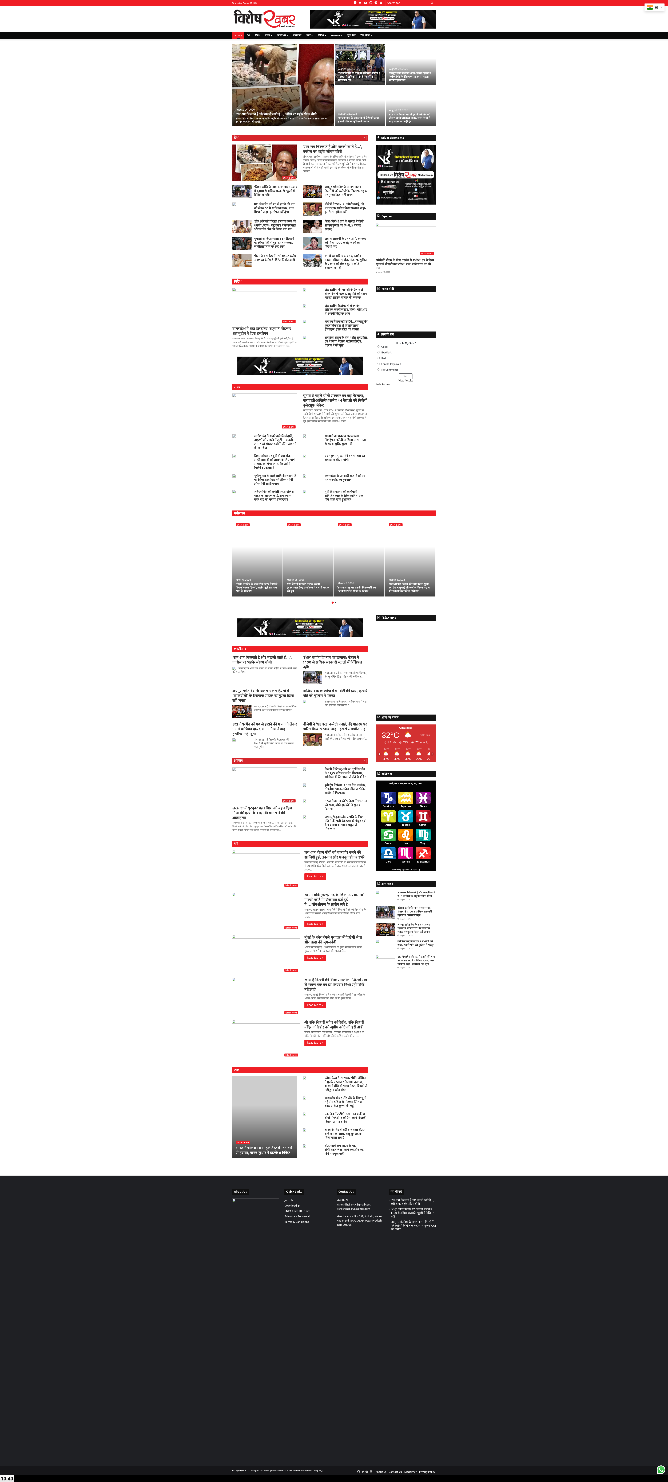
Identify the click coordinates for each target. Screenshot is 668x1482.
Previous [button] (380, 173)
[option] (334, 85)
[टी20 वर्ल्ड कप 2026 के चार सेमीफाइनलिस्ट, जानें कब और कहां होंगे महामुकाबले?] (304, 1146)
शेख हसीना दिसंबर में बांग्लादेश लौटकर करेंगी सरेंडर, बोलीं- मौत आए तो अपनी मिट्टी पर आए (346, 309)
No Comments (389, 370)
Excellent (386, 352)
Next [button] (431, 173)
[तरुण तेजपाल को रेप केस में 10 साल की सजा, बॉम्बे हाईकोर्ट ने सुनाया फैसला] (304, 801)
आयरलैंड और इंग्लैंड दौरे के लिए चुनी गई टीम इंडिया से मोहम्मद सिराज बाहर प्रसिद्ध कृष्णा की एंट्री (345, 1102)
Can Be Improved (391, 364)
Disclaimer (410, 1472)
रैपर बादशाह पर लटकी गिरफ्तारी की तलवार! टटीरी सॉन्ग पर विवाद (357, 589)
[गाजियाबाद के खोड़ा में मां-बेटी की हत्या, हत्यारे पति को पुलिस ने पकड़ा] (360, 105)
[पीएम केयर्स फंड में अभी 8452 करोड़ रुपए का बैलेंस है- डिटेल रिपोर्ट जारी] (242, 260)
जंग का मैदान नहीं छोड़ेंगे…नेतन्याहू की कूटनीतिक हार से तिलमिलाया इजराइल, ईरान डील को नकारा (346, 325)
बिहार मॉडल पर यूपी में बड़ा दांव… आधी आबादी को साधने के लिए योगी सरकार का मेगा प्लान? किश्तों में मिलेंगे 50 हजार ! (275, 462)
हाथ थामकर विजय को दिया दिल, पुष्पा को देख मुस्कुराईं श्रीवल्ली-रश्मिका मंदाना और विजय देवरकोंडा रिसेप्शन (409, 588)
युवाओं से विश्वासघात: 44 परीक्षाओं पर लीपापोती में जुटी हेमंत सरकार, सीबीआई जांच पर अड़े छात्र (274, 242)
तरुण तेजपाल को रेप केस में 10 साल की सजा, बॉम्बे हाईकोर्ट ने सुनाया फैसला (346, 805)
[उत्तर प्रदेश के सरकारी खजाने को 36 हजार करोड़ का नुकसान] (304, 476)
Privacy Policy (427, 1472)
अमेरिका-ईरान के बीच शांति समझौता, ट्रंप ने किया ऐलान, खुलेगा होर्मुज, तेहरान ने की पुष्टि (346, 341)
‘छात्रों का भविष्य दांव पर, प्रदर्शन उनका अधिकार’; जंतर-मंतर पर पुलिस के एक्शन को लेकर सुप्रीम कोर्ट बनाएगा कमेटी (346, 262)
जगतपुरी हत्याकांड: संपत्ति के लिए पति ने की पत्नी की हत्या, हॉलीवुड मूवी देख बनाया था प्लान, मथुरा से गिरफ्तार (345, 823)
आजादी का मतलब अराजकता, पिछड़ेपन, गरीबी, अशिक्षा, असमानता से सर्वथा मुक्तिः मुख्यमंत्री (345, 440)
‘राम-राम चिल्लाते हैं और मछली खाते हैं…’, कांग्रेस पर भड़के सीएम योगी (276, 114)
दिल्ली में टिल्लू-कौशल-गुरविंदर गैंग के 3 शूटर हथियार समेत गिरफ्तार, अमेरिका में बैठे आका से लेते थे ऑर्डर (345, 773)
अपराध (309, 35)
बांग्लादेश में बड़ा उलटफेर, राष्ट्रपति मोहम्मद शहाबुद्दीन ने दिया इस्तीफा (261, 331)
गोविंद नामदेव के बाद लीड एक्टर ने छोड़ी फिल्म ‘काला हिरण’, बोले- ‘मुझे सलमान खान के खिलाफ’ (256, 588)
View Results (405, 380)
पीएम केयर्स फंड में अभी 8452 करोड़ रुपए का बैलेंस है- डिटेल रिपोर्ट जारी (275, 258)
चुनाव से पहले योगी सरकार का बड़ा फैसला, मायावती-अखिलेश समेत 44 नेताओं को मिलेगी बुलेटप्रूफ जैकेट (335, 401)
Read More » (315, 876)
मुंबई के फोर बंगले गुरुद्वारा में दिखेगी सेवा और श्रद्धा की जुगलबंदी (333, 940)
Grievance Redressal (297, 1216)
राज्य (267, 35)
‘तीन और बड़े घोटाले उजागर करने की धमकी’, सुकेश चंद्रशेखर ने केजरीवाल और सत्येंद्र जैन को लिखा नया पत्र (275, 225)
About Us (381, 1472)
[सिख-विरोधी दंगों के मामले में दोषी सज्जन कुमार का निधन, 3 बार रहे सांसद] (312, 226)
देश (248, 35)
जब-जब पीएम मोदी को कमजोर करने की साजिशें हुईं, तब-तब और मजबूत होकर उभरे (334, 855)
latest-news (243, 524)
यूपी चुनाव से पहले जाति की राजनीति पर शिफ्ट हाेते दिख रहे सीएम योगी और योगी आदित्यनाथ (275, 479)
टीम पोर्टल (365, 35)
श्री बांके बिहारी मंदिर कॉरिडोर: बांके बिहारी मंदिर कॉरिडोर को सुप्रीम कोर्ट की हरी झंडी (334, 1025)
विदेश (257, 35)
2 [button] (335, 602)
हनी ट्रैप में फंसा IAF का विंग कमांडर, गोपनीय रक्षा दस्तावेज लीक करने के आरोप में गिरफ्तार (345, 789)
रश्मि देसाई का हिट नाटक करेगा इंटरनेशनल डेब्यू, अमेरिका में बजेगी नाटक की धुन (308, 588)
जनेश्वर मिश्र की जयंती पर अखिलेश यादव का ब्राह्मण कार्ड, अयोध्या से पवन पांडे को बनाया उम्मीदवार (274, 495)
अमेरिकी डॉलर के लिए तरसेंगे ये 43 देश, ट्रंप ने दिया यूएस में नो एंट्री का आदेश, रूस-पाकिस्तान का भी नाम (405, 264)
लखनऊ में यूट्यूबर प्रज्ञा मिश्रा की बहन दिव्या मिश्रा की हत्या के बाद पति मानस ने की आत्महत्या (262, 813)
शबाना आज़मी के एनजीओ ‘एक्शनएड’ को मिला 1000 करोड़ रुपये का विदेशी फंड (346, 242)
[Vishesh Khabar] (264, 19)
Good (384, 347)
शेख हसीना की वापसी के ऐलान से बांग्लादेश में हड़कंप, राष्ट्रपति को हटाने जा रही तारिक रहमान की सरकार (346, 293)
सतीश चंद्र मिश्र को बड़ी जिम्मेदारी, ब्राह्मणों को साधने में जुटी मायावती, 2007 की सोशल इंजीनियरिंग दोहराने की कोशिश (275, 442)
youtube (336, 35)
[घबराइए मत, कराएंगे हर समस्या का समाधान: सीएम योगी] (304, 456)
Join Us (288, 1200)
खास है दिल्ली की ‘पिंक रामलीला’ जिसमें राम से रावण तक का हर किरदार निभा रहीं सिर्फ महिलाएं (335, 985)
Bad (383, 358)
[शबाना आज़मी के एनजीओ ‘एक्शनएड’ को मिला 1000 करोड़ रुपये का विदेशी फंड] (312, 243)
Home (238, 35)
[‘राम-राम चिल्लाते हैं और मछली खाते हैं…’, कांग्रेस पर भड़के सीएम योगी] (283, 85)
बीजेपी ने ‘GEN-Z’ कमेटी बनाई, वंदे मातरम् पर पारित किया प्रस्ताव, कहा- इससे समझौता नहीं (345, 208)
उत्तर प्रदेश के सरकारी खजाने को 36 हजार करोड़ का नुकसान (345, 478)
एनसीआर (281, 35)
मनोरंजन (297, 35)
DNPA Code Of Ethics (297, 1211)
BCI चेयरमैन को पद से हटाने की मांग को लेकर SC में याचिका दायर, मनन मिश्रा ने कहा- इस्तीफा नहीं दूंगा (409, 118)
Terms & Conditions (296, 1221)
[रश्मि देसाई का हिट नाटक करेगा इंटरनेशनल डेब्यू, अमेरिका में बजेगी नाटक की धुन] (308, 558)
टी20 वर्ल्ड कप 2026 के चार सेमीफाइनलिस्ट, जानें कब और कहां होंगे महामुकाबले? (344, 1149)
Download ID (292, 1205)
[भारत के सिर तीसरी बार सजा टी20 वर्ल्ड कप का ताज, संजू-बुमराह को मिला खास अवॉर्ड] (304, 1130)
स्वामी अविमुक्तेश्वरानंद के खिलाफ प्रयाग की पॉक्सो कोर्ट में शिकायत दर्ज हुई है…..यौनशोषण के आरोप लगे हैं (334, 900)
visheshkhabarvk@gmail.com (353, 1209)
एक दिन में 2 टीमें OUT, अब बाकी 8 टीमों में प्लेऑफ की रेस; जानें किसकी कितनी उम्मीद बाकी (345, 1118)
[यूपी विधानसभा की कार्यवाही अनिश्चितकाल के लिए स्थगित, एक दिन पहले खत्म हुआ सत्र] (304, 491)
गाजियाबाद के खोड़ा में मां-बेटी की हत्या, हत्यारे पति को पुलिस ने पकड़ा (359, 120)
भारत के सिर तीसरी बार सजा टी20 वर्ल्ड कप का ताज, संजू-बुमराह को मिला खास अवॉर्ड (344, 1133)
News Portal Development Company (304, 1471)
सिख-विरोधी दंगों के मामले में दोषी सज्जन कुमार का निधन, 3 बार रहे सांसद (344, 225)
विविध (321, 35)
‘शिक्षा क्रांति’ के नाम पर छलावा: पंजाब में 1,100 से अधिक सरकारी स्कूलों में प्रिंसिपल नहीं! (359, 77)
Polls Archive (383, 384)
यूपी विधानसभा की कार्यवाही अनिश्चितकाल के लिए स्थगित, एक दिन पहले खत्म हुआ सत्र (344, 495)
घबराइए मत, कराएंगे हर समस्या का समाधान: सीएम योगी (345, 458)
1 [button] (333, 603)
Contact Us (395, 1472)
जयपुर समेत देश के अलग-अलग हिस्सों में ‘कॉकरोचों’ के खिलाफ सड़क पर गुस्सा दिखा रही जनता (410, 77)
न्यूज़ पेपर (351, 35)
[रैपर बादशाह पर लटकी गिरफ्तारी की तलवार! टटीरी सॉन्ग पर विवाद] (359, 558)
